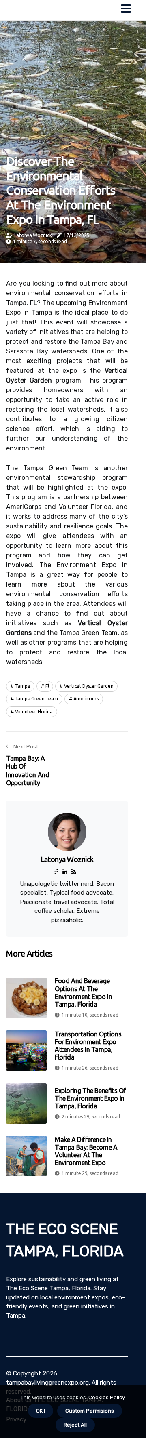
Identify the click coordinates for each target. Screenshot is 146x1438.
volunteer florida (34, 711)
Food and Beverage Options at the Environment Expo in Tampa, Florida (83, 992)
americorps (86, 698)
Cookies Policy (106, 1397)
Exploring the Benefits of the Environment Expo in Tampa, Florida (90, 1098)
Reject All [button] (75, 1425)
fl (47, 686)
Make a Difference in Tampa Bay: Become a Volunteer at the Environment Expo (86, 1151)
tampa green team (36, 698)
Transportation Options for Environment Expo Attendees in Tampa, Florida (88, 1045)
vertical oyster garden (88, 686)
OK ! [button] (40, 1411)
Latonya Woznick (33, 235)
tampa (22, 686)
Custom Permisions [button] (89, 1411)
